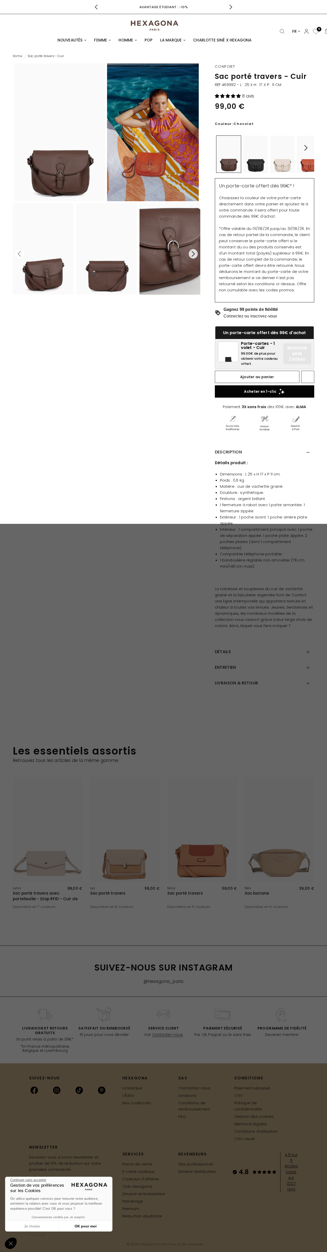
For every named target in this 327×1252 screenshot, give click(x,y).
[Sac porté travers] (125, 829)
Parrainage (132, 1201)
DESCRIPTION (228, 452)
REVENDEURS (192, 1154)
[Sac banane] (279, 829)
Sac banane (257, 893)
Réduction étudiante (142, 1216)
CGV (238, 1095)
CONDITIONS (248, 1078)
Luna (17, 888)
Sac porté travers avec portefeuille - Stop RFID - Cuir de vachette (45, 896)
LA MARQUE (171, 40)
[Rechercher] (282, 32)
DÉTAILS (223, 652)
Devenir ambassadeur (143, 1193)
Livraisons (187, 1095)
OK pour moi (86, 1226)
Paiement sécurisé (252, 1088)
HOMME (126, 40)
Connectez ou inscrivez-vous (250, 316)
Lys (92, 888)
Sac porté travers (108, 893)
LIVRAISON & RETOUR (236, 683)
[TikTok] (79, 1090)
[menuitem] (72, 40)
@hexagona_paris (164, 981)
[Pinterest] (102, 1090)
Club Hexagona (137, 1186)
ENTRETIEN (225, 667)
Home (17, 56)
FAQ (182, 1116)
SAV (183, 1078)
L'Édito (128, 1095)
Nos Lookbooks (136, 1103)
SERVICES (133, 1154)
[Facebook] (34, 1090)
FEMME (100, 40)
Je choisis (32, 1226)
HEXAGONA (135, 1078)
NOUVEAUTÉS (70, 40)
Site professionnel (195, 1164)
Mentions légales (250, 1124)
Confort (225, 66)
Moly (171, 888)
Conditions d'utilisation (256, 1131)
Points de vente (137, 1164)
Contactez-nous (167, 1034)
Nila (248, 888)
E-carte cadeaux (138, 1171)
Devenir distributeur (197, 1171)
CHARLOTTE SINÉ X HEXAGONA (222, 40)
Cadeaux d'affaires (140, 1179)
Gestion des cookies (254, 1116)
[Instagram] (57, 1090)
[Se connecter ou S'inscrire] (306, 31)
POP (149, 40)
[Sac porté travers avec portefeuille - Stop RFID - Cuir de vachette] (48, 829)
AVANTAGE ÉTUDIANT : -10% (163, 7)
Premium (130, 1208)
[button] (228, 96)
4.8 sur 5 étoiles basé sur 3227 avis (291, 1172)
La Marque (132, 1088)
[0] (315, 31)
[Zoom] (59, 132)
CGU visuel (244, 1138)
